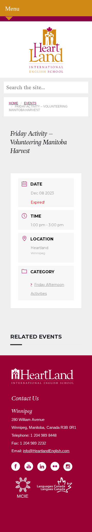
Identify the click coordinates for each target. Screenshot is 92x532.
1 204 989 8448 (42, 435)
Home (13, 103)
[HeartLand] (46, 49)
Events (30, 103)
